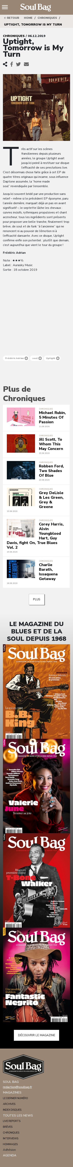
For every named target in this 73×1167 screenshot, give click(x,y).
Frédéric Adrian (14, 358)
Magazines (12, 1092)
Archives (9, 1104)
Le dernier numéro (15, 1098)
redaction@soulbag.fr (17, 1087)
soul (35, 358)
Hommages (10, 1144)
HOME (28, 18)
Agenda (9, 1155)
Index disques (12, 1110)
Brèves (7, 1127)
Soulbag (36, 7)
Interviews (10, 1138)
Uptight (50, 358)
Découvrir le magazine (36, 1035)
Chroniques (47, 18)
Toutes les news (18, 1115)
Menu (6, 7)
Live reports (11, 1121)
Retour (12, 18)
